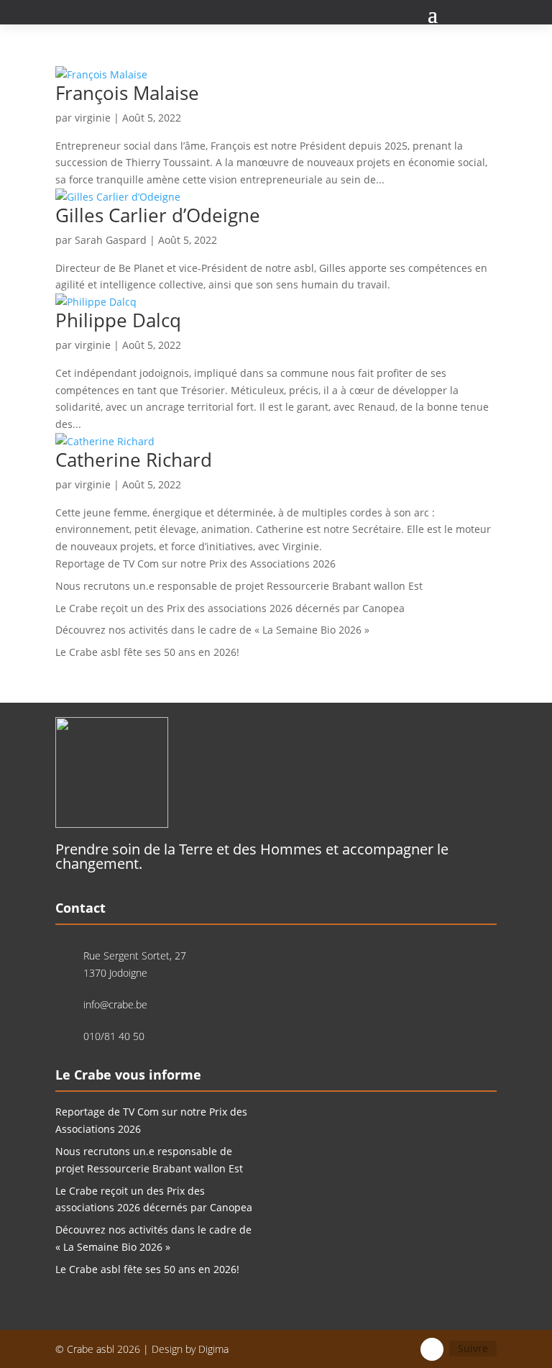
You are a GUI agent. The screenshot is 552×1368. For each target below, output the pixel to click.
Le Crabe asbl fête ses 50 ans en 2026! (147, 652)
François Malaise (127, 93)
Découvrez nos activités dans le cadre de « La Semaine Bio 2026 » (212, 630)
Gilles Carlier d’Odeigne (157, 215)
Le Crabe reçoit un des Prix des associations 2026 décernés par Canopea (230, 608)
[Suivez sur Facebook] (431, 1349)
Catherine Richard (133, 460)
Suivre (473, 1348)
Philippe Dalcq (118, 320)
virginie (93, 117)
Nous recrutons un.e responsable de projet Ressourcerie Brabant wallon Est (239, 586)
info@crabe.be (115, 1004)
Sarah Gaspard (111, 240)
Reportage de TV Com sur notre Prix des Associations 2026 (195, 563)
